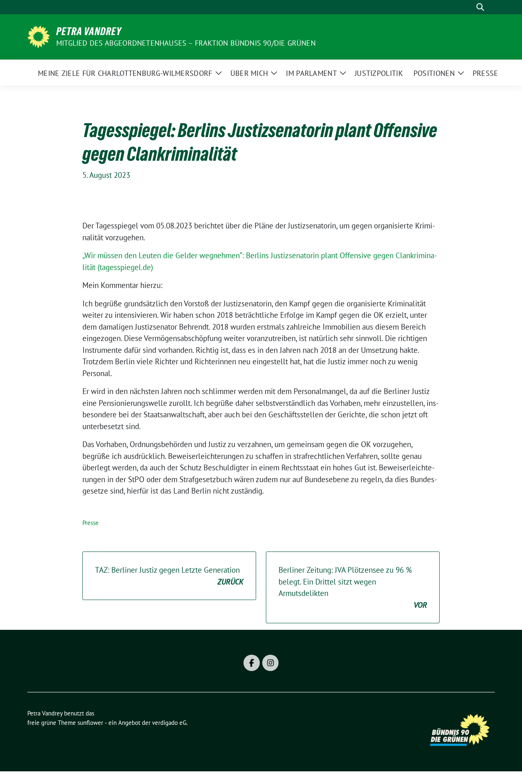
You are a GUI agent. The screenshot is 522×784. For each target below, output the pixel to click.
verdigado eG (169, 722)
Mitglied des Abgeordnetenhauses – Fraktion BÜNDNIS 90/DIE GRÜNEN (186, 43)
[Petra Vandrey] (38, 36)
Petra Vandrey (89, 31)
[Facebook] (251, 663)
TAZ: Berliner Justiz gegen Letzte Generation (169, 576)
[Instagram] (270, 663)
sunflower (90, 722)
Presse (90, 523)
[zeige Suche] (480, 7)
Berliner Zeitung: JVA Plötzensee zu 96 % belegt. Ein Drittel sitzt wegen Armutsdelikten (353, 587)
